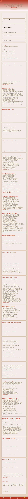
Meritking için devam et (5, 105)
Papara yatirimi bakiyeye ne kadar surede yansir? (10, 32)
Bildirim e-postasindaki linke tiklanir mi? (9, 22)
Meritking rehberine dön (5, 414)
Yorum (24, 498)
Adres (10, 498)
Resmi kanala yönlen (5, 434)
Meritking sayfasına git (5, 477)
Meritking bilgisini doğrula (6, 302)
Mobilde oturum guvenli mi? (7, 19)
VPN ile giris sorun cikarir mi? (7, 40)
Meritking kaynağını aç (5, 394)
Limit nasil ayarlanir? (6, 37)
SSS (17, 498)
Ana (3, 498)
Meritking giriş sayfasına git (6, 231)
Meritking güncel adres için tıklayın (7, 192)
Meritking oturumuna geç (6, 169)
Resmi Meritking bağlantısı (6, 84)
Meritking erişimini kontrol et (6, 318)
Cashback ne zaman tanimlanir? (8, 27)
